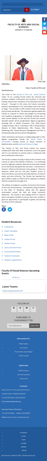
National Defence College (28, 144)
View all (15, 277)
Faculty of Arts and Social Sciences (31, 94)
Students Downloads (11, 256)
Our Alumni (24, 348)
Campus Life (23, 378)
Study (23, 436)
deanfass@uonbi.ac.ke (13, 401)
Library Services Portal (12, 247)
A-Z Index (35, 9)
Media (24, 450)
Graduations (8, 227)
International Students (12, 252)
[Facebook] (4, 209)
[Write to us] (44, 28)
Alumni (23, 443)
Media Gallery (23, 344)
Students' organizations (13, 260)
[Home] (23, 20)
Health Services (23, 370)
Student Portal (9, 239)
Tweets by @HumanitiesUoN (12, 291)
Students (23, 432)
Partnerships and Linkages (24, 352)
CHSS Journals (24, 356)
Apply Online (9, 235)
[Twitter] (10, 209)
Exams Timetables (10, 231)
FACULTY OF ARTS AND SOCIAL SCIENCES (23, 25)
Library (23, 447)
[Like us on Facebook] (44, 19)
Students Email (9, 243)
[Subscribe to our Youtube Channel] (44, 32)
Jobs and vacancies (23, 374)
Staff (24, 439)
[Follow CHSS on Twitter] (44, 24)
